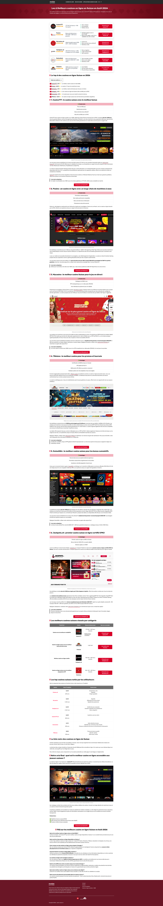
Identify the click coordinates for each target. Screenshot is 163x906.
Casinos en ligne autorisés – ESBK (89, 888)
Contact (84, 883)
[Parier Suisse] (52, 1)
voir (61, 80)
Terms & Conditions (86, 886)
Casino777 (52, 174)
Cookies (83, 884)
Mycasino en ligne (78, 289)
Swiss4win (54, 94)
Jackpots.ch (73, 547)
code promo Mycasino (103, 342)
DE (99, 1)
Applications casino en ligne (90, 1)
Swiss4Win (70, 466)
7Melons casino (74, 373)
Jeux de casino (78, 1)
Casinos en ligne (70, 1)
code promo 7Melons (70, 435)
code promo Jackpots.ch (74, 606)
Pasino (53, 86)
